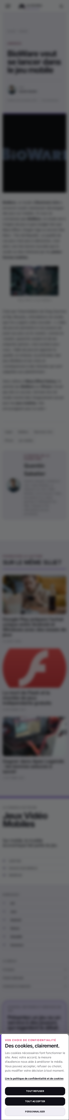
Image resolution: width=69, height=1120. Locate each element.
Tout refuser (35, 1091)
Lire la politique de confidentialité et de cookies (34, 1078)
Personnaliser (35, 1111)
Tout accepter (35, 1101)
